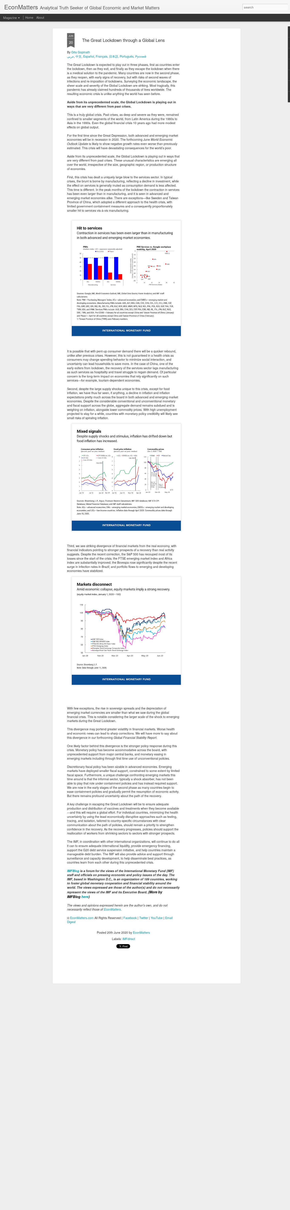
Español (88, 56)
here (85, 896)
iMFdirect (128, 939)
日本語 (113, 56)
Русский (141, 56)
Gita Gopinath (80, 52)
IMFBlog (73, 871)
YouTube (157, 918)
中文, (79, 56)
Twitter (143, 918)
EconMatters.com (82, 918)
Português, (127, 56)
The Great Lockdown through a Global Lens (123, 40)
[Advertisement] (203, 100)
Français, (102, 56)
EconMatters (141, 932)
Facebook (130, 918)
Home (29, 17)
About (40, 17)
